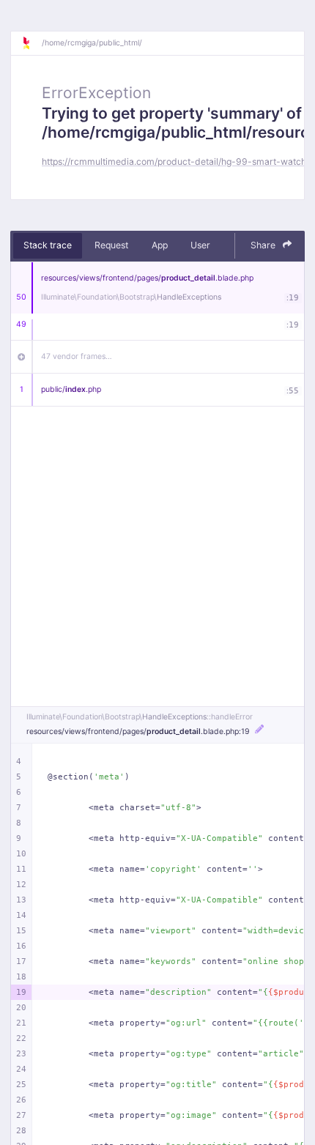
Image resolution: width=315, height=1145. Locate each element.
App (160, 245)
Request (111, 245)
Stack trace (47, 245)
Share (264, 245)
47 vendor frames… (76, 356)
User (200, 245)
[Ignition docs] (31, 43)
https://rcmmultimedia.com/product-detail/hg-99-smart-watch (174, 161)
